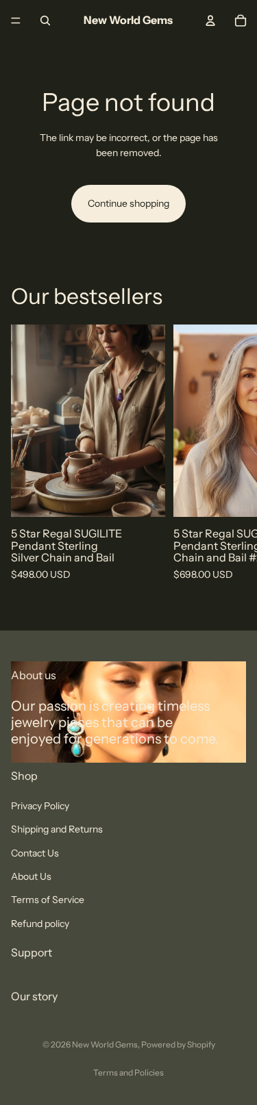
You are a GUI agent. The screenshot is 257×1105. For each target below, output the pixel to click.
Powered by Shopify (178, 1044)
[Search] (45, 20)
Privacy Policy (40, 806)
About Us (31, 876)
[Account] (210, 20)
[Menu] (16, 20)
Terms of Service (47, 899)
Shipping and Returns (57, 829)
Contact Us (35, 852)
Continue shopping (128, 203)
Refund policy (40, 923)
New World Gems (105, 1044)
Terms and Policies (128, 1072)
